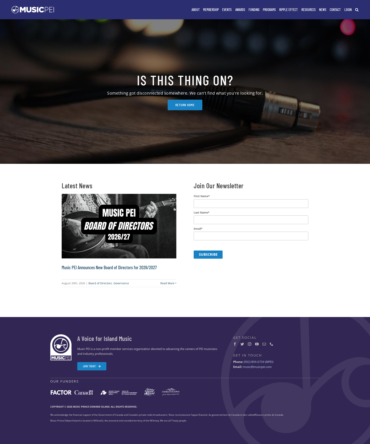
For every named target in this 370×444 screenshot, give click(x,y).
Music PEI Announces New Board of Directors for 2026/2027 (109, 267)
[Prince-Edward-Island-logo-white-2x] (149, 390)
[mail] (264, 344)
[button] (356, 9)
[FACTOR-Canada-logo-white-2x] (72, 392)
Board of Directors (100, 283)
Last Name (201, 212)
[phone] (271, 344)
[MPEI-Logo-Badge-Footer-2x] (60, 336)
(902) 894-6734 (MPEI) (258, 362)
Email (198, 228)
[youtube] (257, 344)
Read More (167, 283)
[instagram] (249, 344)
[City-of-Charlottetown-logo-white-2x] (170, 390)
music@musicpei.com (257, 367)
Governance (121, 283)
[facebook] (235, 344)
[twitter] (242, 344)
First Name (202, 196)
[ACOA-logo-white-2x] (118, 391)
